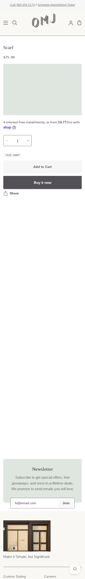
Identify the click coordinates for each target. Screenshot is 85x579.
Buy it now (42, 183)
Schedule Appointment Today (56, 4)
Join (66, 503)
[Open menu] (4, 22)
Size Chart (13, 155)
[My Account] (69, 23)
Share (14, 193)
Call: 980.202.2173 (22, 4)
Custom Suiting (14, 576)
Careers (50, 576)
